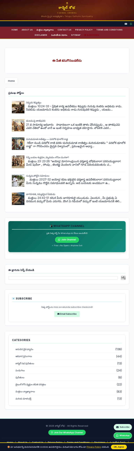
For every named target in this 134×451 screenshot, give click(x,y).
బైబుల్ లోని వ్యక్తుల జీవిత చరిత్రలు (31, 384)
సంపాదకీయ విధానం (59, 35)
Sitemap (76, 35)
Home (15, 30)
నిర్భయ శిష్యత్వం (33, 102)
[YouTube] (126, 24)
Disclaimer (41, 35)
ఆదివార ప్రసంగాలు (24, 356)
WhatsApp (124, 435)
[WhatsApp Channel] (131, 24)
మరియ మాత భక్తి (23, 398)
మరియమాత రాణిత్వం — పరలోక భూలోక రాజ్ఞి (47, 139)
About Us (27, 30)
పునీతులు (20, 377)
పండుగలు (20, 370)
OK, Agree (119, 447)
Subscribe (124, 427)
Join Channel (68, 239)
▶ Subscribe (91, 35)
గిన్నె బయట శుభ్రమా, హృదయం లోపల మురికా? (47, 157)
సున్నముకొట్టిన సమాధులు (37, 175)
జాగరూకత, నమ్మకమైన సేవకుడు (40, 194)
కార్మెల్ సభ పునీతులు (25, 363)
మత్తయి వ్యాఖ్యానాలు (45, 30)
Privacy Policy (94, 447)
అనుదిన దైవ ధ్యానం (24, 349)
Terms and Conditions (109, 30)
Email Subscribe (68, 314)
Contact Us (64, 30)
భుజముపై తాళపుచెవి (35, 120)
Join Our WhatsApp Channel (68, 432)
